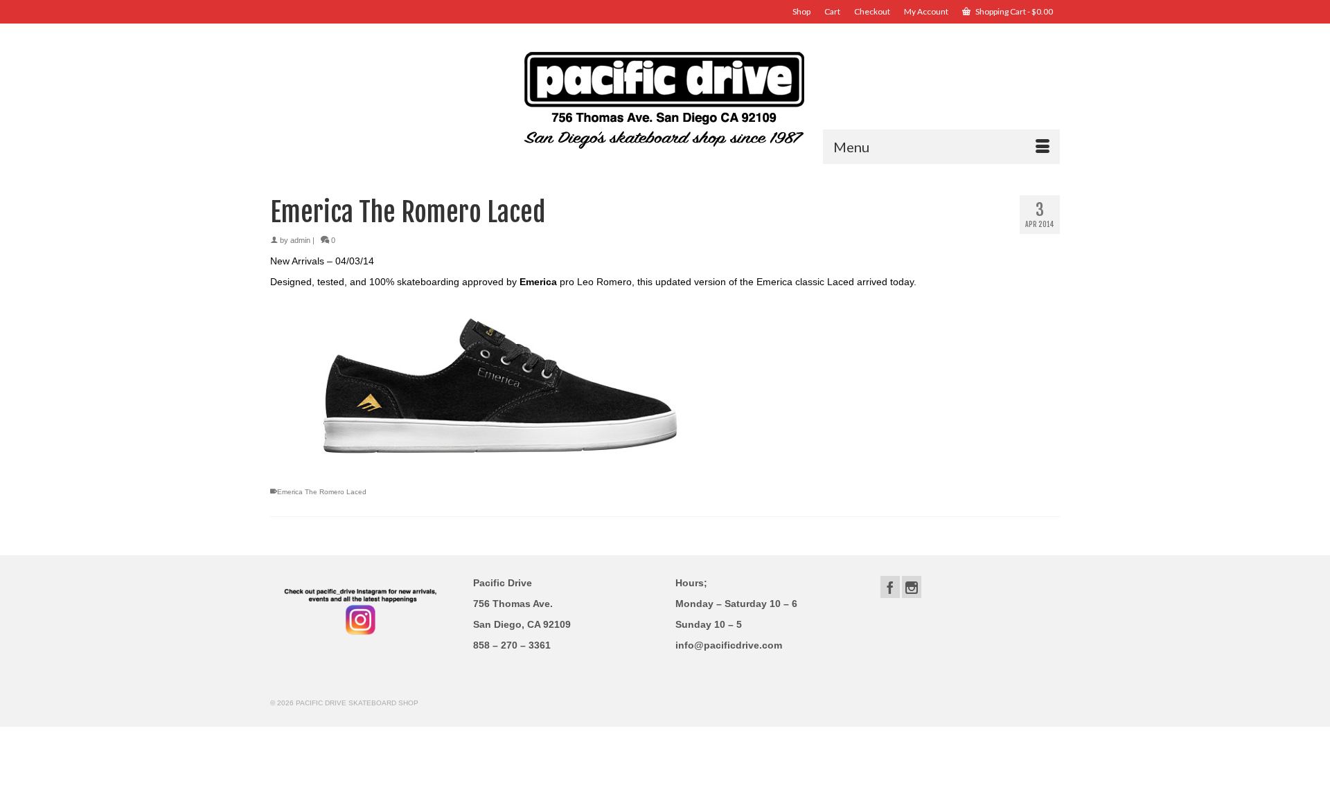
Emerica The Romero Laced (321, 492)
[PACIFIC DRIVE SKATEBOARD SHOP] (665, 98)
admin (300, 240)
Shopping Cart (1013, 11)
